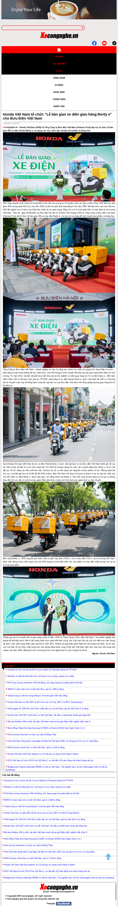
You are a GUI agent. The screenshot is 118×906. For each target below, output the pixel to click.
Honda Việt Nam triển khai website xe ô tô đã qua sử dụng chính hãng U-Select (43, 754)
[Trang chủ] (59, 49)
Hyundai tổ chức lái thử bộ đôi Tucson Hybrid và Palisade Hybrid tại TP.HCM (42, 670)
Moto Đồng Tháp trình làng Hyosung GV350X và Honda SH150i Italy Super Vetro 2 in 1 (46, 728)
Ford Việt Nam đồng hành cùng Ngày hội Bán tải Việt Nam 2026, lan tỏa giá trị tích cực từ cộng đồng (53, 741)
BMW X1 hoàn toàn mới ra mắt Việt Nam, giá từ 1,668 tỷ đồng (36, 689)
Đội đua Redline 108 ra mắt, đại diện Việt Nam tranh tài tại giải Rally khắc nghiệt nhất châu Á (49, 721)
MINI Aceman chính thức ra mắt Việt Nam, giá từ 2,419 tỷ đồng (36, 747)
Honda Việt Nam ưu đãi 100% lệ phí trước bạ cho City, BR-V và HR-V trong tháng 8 (45, 702)
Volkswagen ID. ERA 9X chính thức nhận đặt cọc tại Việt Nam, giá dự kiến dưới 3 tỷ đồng (48, 708)
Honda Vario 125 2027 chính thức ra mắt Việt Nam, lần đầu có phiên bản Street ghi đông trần (49, 715)
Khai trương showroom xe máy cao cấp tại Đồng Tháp (32, 734)
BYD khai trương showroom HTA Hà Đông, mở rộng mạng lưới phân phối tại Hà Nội (45, 683)
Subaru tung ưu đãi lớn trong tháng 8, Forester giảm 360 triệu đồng (37, 695)
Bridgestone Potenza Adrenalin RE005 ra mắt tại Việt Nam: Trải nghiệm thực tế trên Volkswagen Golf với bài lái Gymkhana (59, 878)
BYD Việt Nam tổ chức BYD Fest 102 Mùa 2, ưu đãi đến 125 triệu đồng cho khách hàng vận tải (50, 760)
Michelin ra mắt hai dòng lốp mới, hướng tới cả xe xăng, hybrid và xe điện (41, 676)
